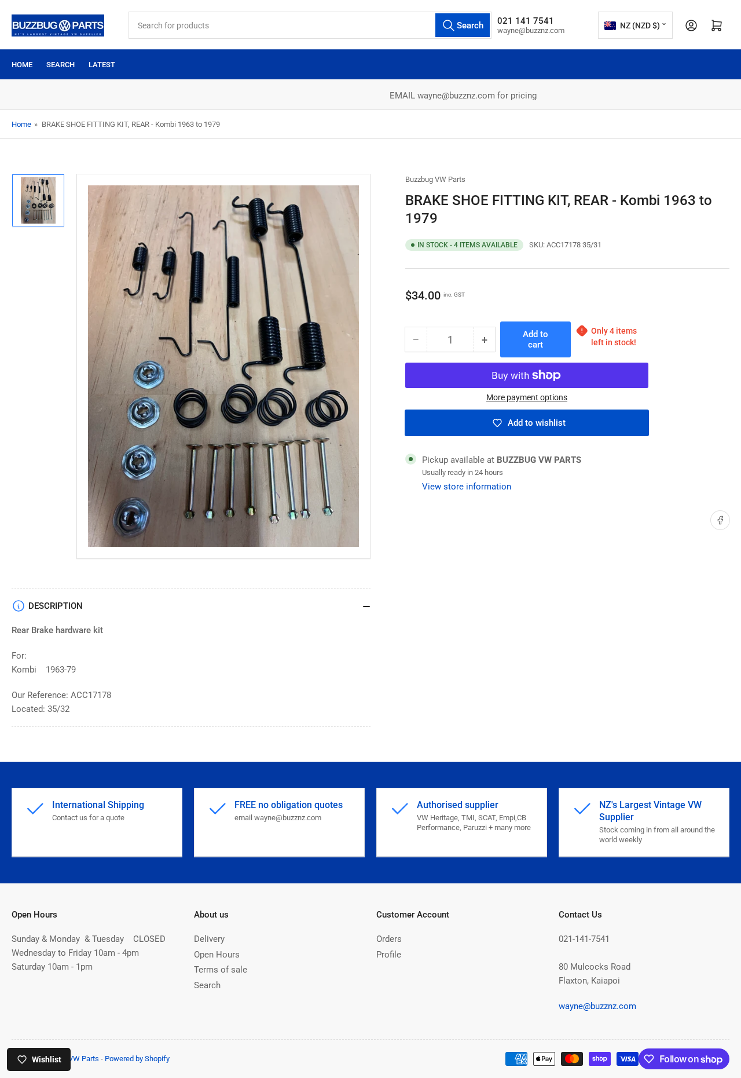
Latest (102, 64)
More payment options (526, 397)
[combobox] (310, 25)
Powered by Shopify (137, 1058)
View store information (466, 486)
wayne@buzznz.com (597, 1006)
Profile (388, 954)
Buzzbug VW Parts (435, 179)
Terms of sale (220, 969)
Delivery (209, 939)
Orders (389, 939)
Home (22, 64)
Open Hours (217, 954)
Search (60, 64)
